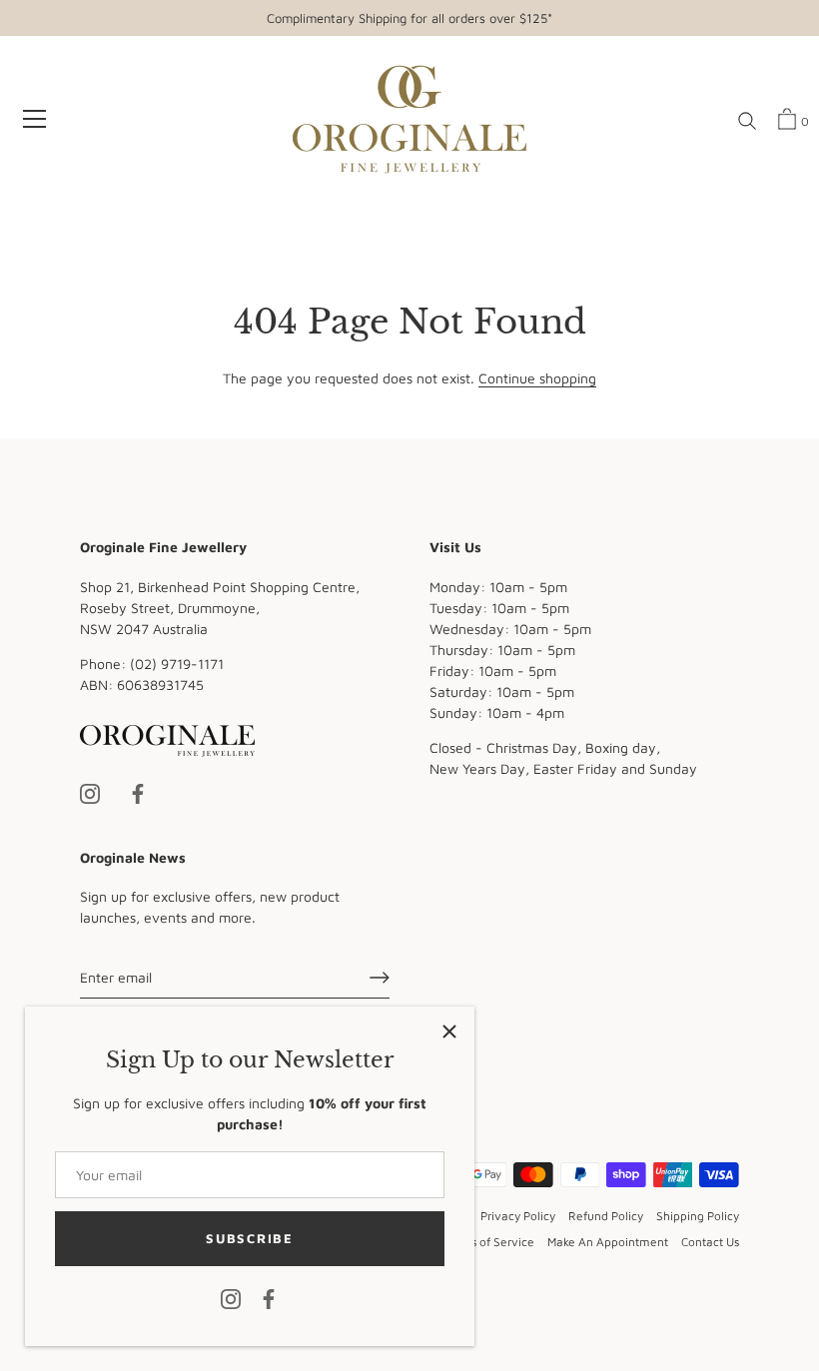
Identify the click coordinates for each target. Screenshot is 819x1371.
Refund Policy (605, 1215)
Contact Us (710, 1241)
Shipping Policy (697, 1215)
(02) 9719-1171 (177, 663)
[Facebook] (269, 1297)
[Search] (747, 122)
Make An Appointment (607, 1241)
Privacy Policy (517, 1215)
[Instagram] (231, 1297)
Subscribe (249, 1238)
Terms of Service (488, 1241)
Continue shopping (537, 377)
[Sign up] (380, 978)
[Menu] (35, 119)
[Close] (449, 1031)
